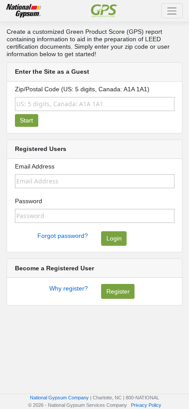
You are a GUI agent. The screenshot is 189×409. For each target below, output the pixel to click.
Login (114, 238)
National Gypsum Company (59, 397)
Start (26, 120)
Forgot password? (62, 235)
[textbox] (94, 104)
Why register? (68, 288)
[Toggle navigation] (172, 10)
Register (118, 291)
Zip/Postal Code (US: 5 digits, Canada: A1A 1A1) (82, 89)
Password (28, 200)
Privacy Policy (146, 405)
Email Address (35, 166)
